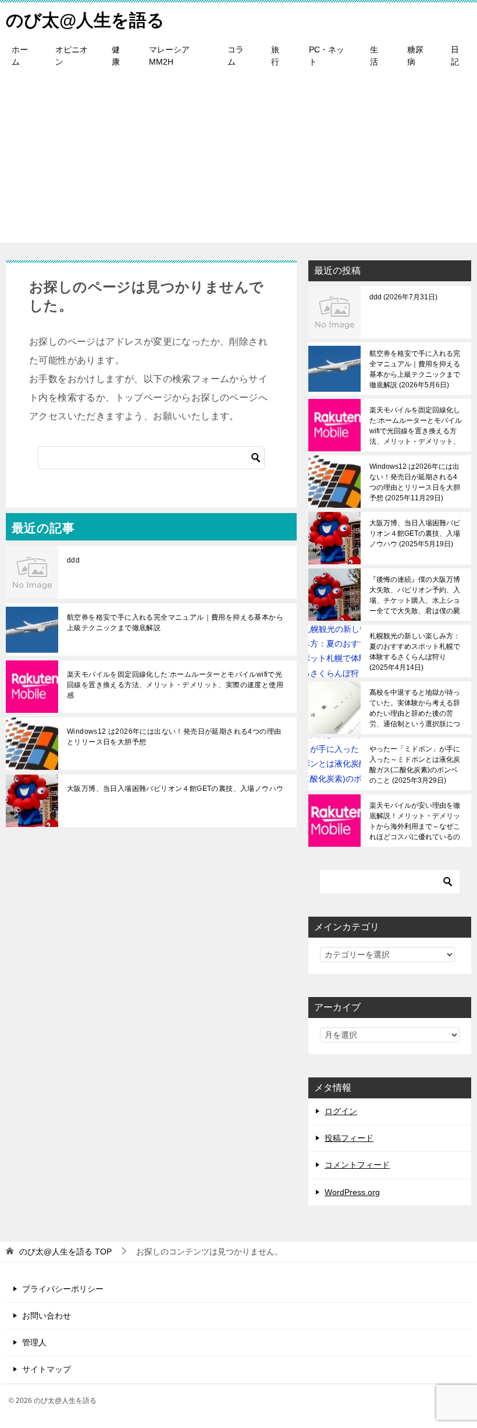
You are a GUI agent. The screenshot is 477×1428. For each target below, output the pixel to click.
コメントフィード (357, 1164)
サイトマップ (46, 1369)
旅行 (275, 55)
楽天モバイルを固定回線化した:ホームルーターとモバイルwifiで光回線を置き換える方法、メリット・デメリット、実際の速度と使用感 (175, 684)
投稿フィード (349, 1138)
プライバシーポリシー (63, 1288)
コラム (235, 55)
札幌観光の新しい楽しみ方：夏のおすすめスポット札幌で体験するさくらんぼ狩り (414, 651)
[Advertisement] (238, 161)
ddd (73, 560)
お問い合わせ (46, 1315)
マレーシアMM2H (169, 55)
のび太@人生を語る (85, 20)
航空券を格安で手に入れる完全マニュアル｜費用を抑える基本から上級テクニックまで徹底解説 (175, 622)
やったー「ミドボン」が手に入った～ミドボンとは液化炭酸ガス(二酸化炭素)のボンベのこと (414, 764)
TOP (65, 1251)
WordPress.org (352, 1192)
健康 (116, 55)
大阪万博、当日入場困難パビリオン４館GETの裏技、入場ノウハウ (175, 788)
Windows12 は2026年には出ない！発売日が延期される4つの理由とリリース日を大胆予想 (174, 736)
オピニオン (71, 55)
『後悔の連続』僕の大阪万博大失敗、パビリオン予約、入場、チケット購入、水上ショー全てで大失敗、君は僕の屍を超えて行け (414, 595)
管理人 (34, 1342)
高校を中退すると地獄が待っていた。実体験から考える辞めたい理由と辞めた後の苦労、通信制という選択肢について (414, 708)
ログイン (341, 1111)
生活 (374, 55)
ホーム (20, 55)
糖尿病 (415, 55)
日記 (455, 55)
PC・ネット (326, 55)
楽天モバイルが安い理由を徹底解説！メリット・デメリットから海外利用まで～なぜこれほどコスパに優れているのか (414, 821)
